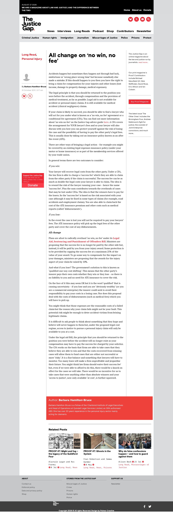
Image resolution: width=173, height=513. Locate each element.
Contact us (26, 484)
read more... (143, 62)
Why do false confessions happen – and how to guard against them (133, 454)
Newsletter (144, 31)
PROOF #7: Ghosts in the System (97, 452)
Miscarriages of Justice (104, 37)
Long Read (29, 54)
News (50, 31)
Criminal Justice (30, 37)
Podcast (98, 31)
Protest (147, 37)
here (106, 122)
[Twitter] (149, 506)
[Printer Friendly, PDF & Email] (50, 392)
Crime (69, 487)
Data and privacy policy (32, 491)
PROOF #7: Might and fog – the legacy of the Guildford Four (63, 454)
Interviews (64, 31)
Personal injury (32, 59)
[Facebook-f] (144, 506)
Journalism (83, 37)
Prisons (135, 37)
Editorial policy (28, 487)
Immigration (67, 37)
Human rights (50, 37)
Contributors (125, 31)
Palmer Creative (107, 511)
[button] (148, 19)
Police (124, 37)
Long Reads (82, 31)
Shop (110, 31)
